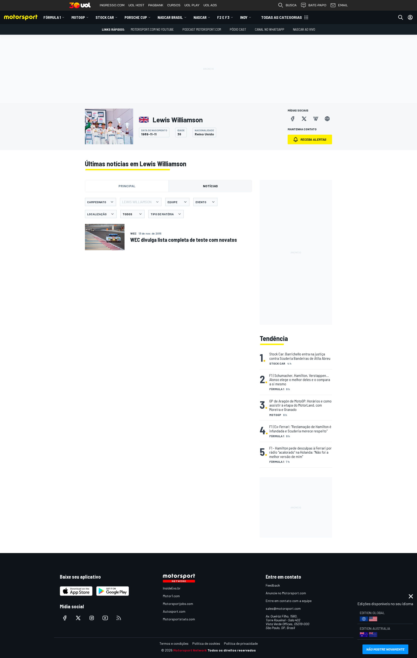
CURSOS (174, 5)
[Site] (327, 119)
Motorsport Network (190, 650)
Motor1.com (171, 596)
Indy (244, 17)
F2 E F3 (223, 17)
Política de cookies (206, 643)
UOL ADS (210, 5)
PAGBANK (155, 5)
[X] (304, 119)
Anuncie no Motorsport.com (286, 593)
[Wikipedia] (315, 119)
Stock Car (105, 17)
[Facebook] (292, 119)
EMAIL (343, 5)
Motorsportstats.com (179, 619)
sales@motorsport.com (283, 608)
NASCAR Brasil (170, 17)
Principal (126, 186)
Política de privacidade (241, 643)
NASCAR (200, 17)
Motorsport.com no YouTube (152, 29)
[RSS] (119, 618)
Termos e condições (174, 643)
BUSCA (291, 5)
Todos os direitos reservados (232, 650)
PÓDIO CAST (238, 29)
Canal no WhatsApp (269, 29)
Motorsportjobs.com (178, 604)
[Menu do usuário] (410, 17)
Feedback (273, 585)
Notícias (210, 186)
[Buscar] (400, 17)
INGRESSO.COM (112, 5)
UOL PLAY (192, 5)
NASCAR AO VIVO (304, 29)
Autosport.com (174, 611)
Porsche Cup (136, 17)
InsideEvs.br (172, 588)
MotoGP (78, 17)
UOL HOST (136, 5)
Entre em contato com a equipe (289, 601)
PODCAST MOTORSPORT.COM (201, 29)
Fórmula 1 (52, 17)
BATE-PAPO (317, 5)
